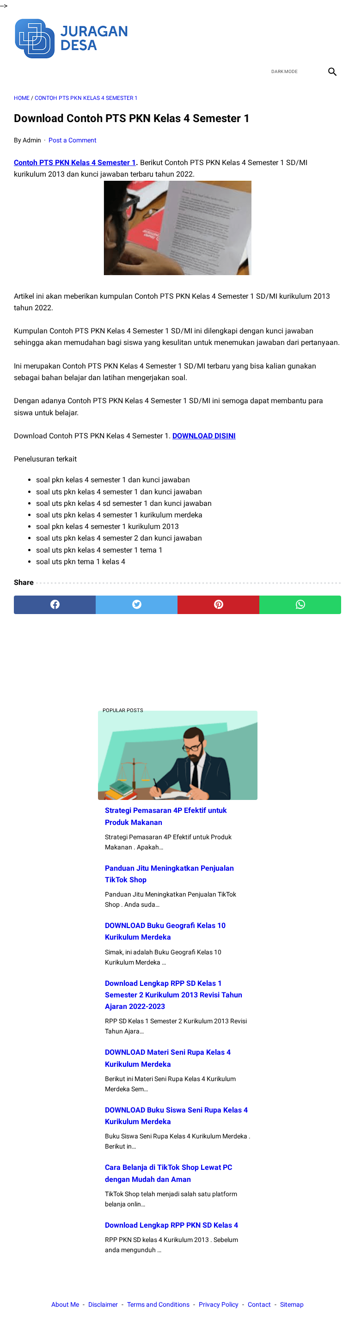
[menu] (19, 71)
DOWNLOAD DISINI (204, 435)
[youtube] (309, 37)
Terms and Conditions (158, 1304)
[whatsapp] (300, 605)
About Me (65, 1304)
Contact (259, 1304)
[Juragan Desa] (77, 37)
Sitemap (292, 1304)
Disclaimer (103, 1304)
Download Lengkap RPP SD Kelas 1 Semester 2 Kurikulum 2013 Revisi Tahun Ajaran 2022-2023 (173, 995)
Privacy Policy (219, 1304)
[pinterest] (218, 605)
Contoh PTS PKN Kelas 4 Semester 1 (75, 162)
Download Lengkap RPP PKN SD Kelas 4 (171, 1225)
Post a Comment (73, 140)
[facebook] (266, 37)
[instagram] (331, 37)
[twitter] (288, 37)
